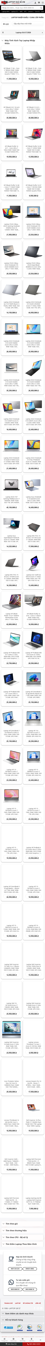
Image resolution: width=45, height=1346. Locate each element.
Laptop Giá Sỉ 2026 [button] (23, 32)
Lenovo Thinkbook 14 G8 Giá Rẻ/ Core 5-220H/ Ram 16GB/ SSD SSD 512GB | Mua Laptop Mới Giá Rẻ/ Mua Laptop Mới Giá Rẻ (11, 1123)
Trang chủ (5, 17)
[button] (39, 2)
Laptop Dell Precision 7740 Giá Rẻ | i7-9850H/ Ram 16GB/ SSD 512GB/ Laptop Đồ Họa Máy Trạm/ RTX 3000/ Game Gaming (33, 1162)
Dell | (21, 11)
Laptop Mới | (6, 11)
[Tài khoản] (35, 2)
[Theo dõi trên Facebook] (34, 1308)
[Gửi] (41, 8)
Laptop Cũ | (15, 11)
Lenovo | (31, 11)
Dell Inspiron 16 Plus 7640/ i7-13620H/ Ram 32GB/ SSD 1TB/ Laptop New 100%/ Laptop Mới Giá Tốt (33, 1123)
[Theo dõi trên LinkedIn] (41, 1308)
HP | (25, 11)
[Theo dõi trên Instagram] (38, 1308)
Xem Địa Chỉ (12, 1344)
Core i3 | (37, 11)
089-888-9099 (34, 1344)
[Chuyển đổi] (3, 40)
